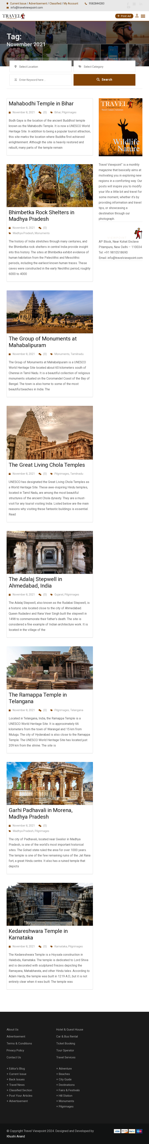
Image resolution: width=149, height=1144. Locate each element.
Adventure (65, 1068)
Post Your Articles (20, 1095)
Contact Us (14, 1057)
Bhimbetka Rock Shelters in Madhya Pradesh (41, 215)
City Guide (65, 1079)
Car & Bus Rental (67, 1036)
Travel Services (65, 1057)
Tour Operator (65, 1050)
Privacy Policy (15, 1050)
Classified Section (20, 1090)
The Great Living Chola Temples (47, 465)
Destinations (67, 1085)
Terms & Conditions (19, 1043)
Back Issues (17, 1079)
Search (107, 79)
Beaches (64, 1074)
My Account (71, 3)
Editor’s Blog (17, 1068)
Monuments (42, 233)
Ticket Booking (65, 1043)
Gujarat (59, 594)
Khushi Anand (16, 1136)
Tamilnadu (77, 354)
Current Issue (18, 3)
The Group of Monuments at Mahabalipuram (43, 341)
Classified (55, 3)
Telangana (76, 710)
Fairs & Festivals (69, 1090)
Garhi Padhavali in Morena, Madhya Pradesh (41, 813)
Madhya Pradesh (23, 233)
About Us (12, 1029)
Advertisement (38, 3)
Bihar (58, 112)
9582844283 (96, 3)
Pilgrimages (69, 112)
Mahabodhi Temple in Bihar (41, 103)
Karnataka (61, 946)
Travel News (17, 1085)
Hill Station (65, 1095)
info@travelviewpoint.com (27, 7)
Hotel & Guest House (69, 1029)
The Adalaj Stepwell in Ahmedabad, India (35, 582)
